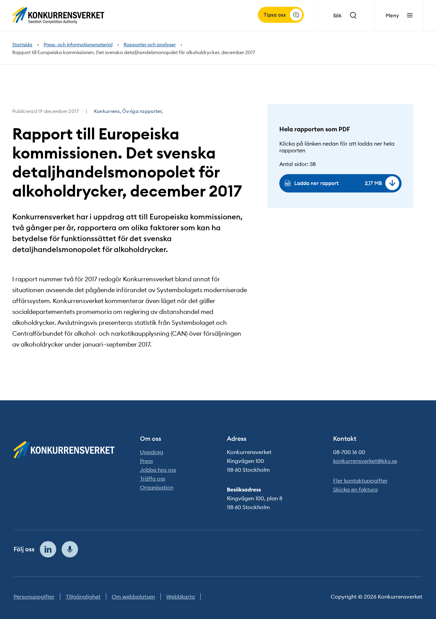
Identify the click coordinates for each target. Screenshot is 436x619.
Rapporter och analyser (150, 45)
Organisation (156, 487)
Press (146, 460)
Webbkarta (180, 596)
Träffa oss (152, 478)
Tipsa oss (275, 15)
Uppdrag (151, 452)
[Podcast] (70, 549)
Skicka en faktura (355, 489)
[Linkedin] (48, 549)
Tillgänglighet (83, 596)
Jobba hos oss (158, 469)
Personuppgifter (34, 596)
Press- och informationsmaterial (78, 45)
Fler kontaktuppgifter (360, 480)
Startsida (22, 45)
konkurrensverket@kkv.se (365, 460)
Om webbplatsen (133, 596)
